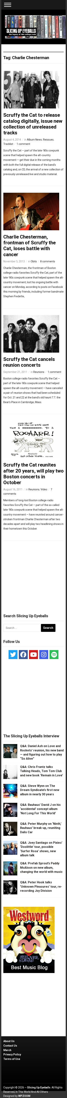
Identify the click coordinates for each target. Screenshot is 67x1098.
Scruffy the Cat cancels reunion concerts (29, 362)
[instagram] (43, 654)
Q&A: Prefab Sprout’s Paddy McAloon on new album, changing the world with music (41, 868)
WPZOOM (24, 1095)
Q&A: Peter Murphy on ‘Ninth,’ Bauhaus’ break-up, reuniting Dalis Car (40, 828)
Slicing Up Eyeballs (38, 1087)
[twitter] (13, 654)
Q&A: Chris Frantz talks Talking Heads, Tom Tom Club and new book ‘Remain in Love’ (41, 771)
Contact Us (10, 1045)
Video (44, 489)
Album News (34, 139)
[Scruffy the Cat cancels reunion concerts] (31, 333)
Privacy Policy (12, 1054)
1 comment (23, 143)
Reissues (48, 139)
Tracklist (8, 143)
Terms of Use (11, 1058)
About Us (9, 1041)
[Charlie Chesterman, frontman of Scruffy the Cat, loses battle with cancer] (31, 211)
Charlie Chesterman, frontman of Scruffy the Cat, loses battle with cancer (29, 245)
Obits (34, 261)
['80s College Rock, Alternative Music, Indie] (35, 26)
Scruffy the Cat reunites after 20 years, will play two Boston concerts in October (33, 473)
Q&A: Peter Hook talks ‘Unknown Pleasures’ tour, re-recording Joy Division (41, 887)
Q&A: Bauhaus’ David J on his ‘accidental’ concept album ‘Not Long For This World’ (40, 809)
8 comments (47, 261)
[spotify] (54, 654)
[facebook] (23, 654)
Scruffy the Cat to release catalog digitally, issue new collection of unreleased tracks (32, 123)
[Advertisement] (33, 575)
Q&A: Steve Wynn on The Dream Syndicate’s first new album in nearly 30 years (39, 790)
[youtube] (33, 654)
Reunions (38, 371)
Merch (7, 1050)
